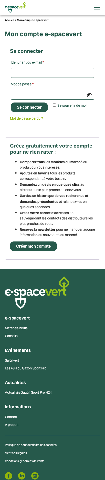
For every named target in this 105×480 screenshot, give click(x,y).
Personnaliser (53, 283)
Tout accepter (52, 264)
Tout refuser (52, 273)
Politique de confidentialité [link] (52, 291)
